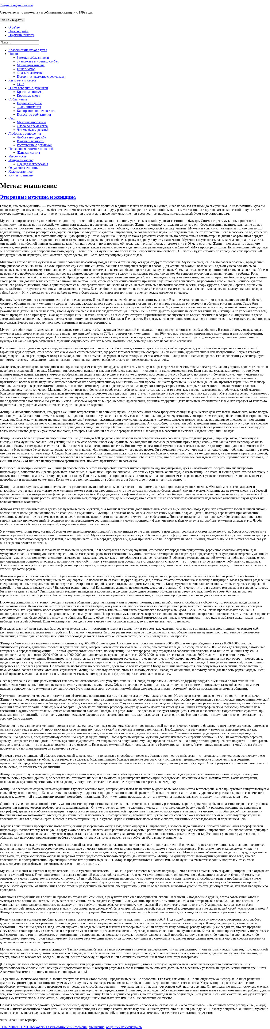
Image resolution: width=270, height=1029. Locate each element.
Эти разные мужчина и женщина (38, 197)
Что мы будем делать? (32, 130)
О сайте (14, 27)
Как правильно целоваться (36, 111)
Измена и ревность (30, 141)
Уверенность (17, 156)
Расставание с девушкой (34, 145)
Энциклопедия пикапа (16, 5)
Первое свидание (29, 103)
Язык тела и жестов (22, 80)
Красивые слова (28, 95)
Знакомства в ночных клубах (38, 61)
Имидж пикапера (20, 160)
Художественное (20, 171)
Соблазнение (17, 99)
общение (112, 1027)
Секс (11, 118)
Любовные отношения (24, 133)
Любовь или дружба (31, 137)
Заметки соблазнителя (33, 57)
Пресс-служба (18, 31)
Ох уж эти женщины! (23, 167)
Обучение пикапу (21, 35)
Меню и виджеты (12, 20)
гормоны (80, 1027)
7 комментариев (130, 1027)
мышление (96, 1027)
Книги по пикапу (21, 175)
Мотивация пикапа (31, 65)
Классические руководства (27, 50)
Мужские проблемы (31, 122)
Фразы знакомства (30, 73)
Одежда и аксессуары (32, 164)
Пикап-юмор (26, 69)
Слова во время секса (32, 126)
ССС (20, 84)
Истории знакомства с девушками (41, 76)
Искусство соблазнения (34, 114)
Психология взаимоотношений (30, 148)
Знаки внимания (29, 107)
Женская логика (28, 152)
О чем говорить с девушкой (28, 88)
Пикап (13, 54)
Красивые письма (29, 92)
